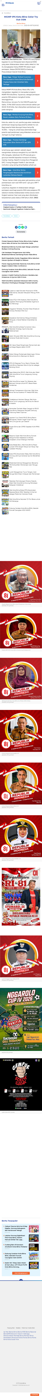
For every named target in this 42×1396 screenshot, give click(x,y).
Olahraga (26, 1334)
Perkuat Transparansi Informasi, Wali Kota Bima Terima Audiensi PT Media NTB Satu (23, 391)
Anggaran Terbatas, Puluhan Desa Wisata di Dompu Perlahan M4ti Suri (24, 310)
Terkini (16, 216)
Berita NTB (21, 1332)
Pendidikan (6, 216)
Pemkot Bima (28, 1336)
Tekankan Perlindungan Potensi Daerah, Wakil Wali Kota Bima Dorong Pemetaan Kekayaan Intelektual (23, 483)
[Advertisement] (21, 536)
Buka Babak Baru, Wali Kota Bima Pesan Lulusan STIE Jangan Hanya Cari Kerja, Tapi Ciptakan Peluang (23, 447)
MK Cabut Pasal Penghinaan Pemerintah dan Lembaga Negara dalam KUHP (24, 346)
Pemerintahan (8, 1336)
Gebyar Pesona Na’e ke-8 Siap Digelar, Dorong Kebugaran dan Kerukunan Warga (16, 1228)
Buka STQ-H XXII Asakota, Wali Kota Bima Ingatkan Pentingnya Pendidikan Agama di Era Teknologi (24, 301)
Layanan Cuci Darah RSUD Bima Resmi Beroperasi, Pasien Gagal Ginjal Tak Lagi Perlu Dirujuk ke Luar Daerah (23, 419)
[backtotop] (21, 1281)
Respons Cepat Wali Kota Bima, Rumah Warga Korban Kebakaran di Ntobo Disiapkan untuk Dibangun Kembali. (22, 437)
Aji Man (6, 1332)
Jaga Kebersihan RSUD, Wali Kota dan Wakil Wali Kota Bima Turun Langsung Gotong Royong (24, 374)
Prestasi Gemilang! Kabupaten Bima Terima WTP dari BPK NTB (17, 142)
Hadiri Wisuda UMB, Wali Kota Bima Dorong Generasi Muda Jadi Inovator (24, 337)
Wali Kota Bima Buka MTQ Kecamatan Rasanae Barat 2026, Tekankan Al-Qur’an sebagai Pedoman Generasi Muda (23, 492)
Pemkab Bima (18, 1336)
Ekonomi (14, 1334)
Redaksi (18, 1328)
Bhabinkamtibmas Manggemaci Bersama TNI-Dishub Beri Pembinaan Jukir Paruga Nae (23, 465)
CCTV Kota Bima (21, 1383)
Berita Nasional (31, 1332)
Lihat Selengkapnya (21, 1273)
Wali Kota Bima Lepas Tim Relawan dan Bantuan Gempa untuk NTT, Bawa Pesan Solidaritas (23, 383)
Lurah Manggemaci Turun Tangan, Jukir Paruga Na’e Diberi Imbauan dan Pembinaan (24, 473)
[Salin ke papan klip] (25, 227)
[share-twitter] (19, 227)
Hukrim (20, 1334)
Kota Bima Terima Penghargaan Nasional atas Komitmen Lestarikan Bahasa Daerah (17, 172)
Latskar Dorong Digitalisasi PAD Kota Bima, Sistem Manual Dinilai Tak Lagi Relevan (15, 1238)
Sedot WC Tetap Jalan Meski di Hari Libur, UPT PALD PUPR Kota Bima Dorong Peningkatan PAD (16, 1265)
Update (35, 1395)
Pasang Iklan (11, 1328)
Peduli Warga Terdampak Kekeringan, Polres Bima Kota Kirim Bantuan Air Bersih (24, 355)
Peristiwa (15, 1337)
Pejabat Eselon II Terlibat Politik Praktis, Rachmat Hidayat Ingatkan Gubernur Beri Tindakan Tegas (18, 208)
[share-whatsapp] (22, 227)
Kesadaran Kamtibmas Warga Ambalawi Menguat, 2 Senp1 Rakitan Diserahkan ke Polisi (23, 320)
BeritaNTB (7, 1334)
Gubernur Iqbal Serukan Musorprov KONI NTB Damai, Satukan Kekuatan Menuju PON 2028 (24, 292)
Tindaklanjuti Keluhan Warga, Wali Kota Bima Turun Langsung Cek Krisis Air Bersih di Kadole (24, 401)
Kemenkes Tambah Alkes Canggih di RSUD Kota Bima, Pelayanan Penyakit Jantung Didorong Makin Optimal (24, 410)
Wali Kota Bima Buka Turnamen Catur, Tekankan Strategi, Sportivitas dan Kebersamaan (22, 329)
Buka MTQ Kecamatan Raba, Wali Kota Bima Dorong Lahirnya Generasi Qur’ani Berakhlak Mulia (24, 456)
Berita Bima (13, 1332)
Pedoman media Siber (28, 1328)
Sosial (13, 1339)
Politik (20, 1337)
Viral (17, 1339)
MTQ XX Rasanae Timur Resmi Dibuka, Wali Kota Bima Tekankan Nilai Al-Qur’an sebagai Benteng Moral (24, 365)
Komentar (22, 232)
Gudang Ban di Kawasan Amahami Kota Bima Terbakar (16, 1246)
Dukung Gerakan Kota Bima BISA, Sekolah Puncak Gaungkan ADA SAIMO (23, 509)
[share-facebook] (16, 227)
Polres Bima (27, 1337)
